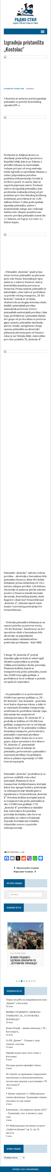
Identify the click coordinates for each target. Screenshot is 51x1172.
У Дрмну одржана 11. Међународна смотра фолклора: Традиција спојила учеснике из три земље (26, 1097)
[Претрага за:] (25, 894)
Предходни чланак (28, 867)
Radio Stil (19, 89)
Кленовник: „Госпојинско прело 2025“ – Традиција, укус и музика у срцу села (26, 1113)
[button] (16, 981)
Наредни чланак (23, 871)
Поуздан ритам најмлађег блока (23, 1065)
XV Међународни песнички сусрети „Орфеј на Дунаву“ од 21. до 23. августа (25, 1129)
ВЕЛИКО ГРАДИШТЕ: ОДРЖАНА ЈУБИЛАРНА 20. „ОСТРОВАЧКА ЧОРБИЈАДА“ (24, 960)
